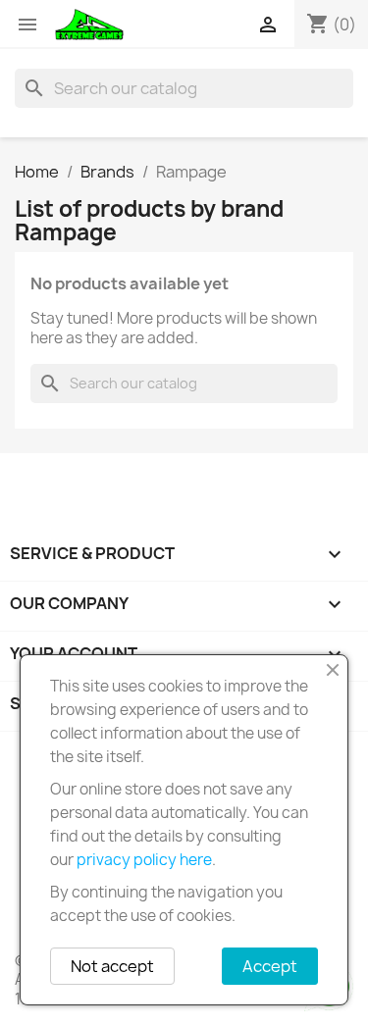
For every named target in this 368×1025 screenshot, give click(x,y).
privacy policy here (144, 859)
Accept (269, 966)
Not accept (112, 966)
